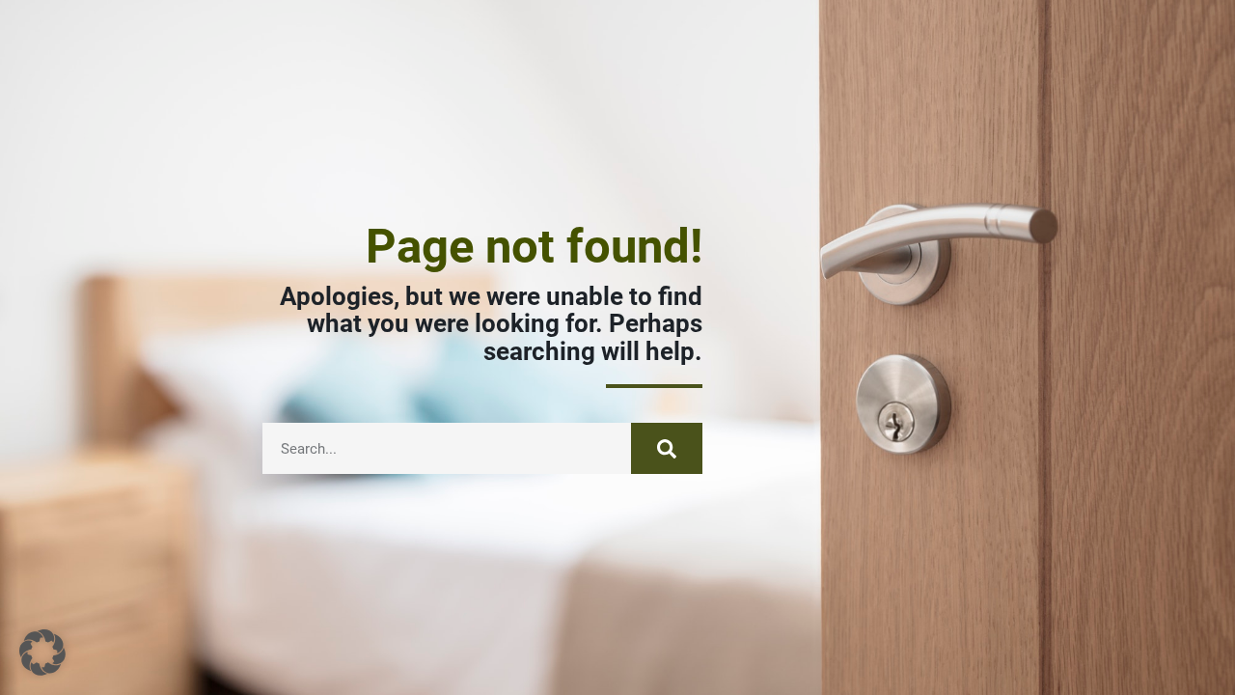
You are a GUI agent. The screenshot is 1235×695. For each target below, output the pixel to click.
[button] (42, 652)
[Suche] (666, 448)
